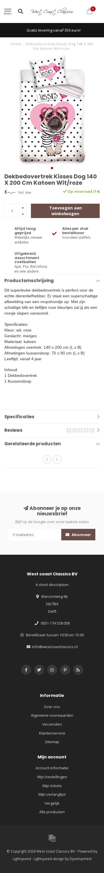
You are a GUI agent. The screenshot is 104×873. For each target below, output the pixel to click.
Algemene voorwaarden (52, 715)
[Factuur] (52, 838)
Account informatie (52, 767)
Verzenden (52, 724)
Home (16, 44)
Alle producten (52, 811)
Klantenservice (52, 733)
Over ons (52, 706)
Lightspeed (22, 858)
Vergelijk (52, 803)
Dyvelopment (81, 858)
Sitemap (52, 741)
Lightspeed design (49, 858)
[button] (52, 168)
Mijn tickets (52, 785)
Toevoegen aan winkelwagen (65, 210)
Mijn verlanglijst (52, 794)
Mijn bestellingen (52, 776)
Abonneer (81, 534)
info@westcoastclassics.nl (55, 646)
